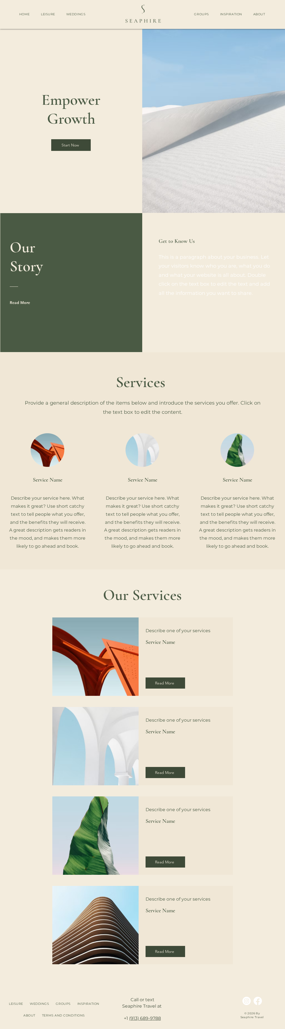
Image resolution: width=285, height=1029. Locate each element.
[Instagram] (246, 1001)
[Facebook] (258, 1001)
